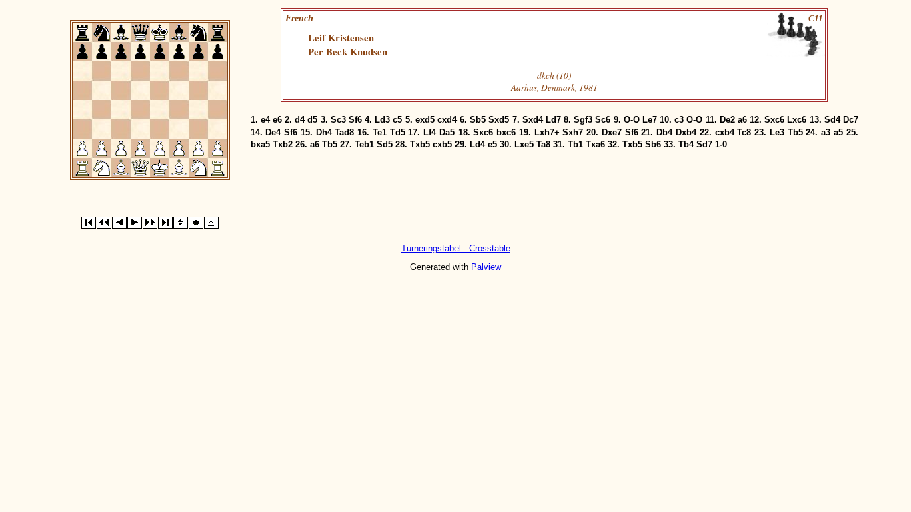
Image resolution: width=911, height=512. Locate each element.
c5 (397, 120)
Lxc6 (796, 120)
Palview (486, 267)
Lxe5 (524, 144)
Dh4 (324, 132)
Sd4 (832, 120)
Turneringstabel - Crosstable (455, 248)
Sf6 (355, 120)
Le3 (777, 132)
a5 (838, 132)
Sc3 (338, 120)
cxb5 (442, 144)
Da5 (447, 132)
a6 (742, 120)
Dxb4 (686, 132)
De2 (727, 120)
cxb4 (724, 132)
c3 (679, 120)
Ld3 (382, 120)
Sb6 (653, 144)
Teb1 (364, 144)
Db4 (664, 132)
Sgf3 (583, 120)
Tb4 (686, 144)
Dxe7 (612, 132)
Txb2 (283, 144)
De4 (273, 132)
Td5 (397, 132)
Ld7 (553, 120)
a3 (825, 132)
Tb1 (575, 144)
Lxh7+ (547, 132)
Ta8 (543, 144)
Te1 (380, 132)
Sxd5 (498, 120)
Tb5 (795, 132)
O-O (632, 120)
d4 (300, 120)
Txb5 (420, 144)
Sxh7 (572, 132)
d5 (312, 120)
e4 (265, 120)
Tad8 (344, 132)
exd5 (425, 120)
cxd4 (447, 120)
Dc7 (850, 120)
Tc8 (744, 132)
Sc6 (602, 120)
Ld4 (477, 144)
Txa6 (595, 144)
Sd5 (385, 144)
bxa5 (260, 144)
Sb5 (478, 120)
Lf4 (429, 132)
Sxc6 (774, 120)
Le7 (649, 120)
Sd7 (704, 144)
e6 (277, 120)
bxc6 (506, 132)
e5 (492, 144)
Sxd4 (532, 120)
